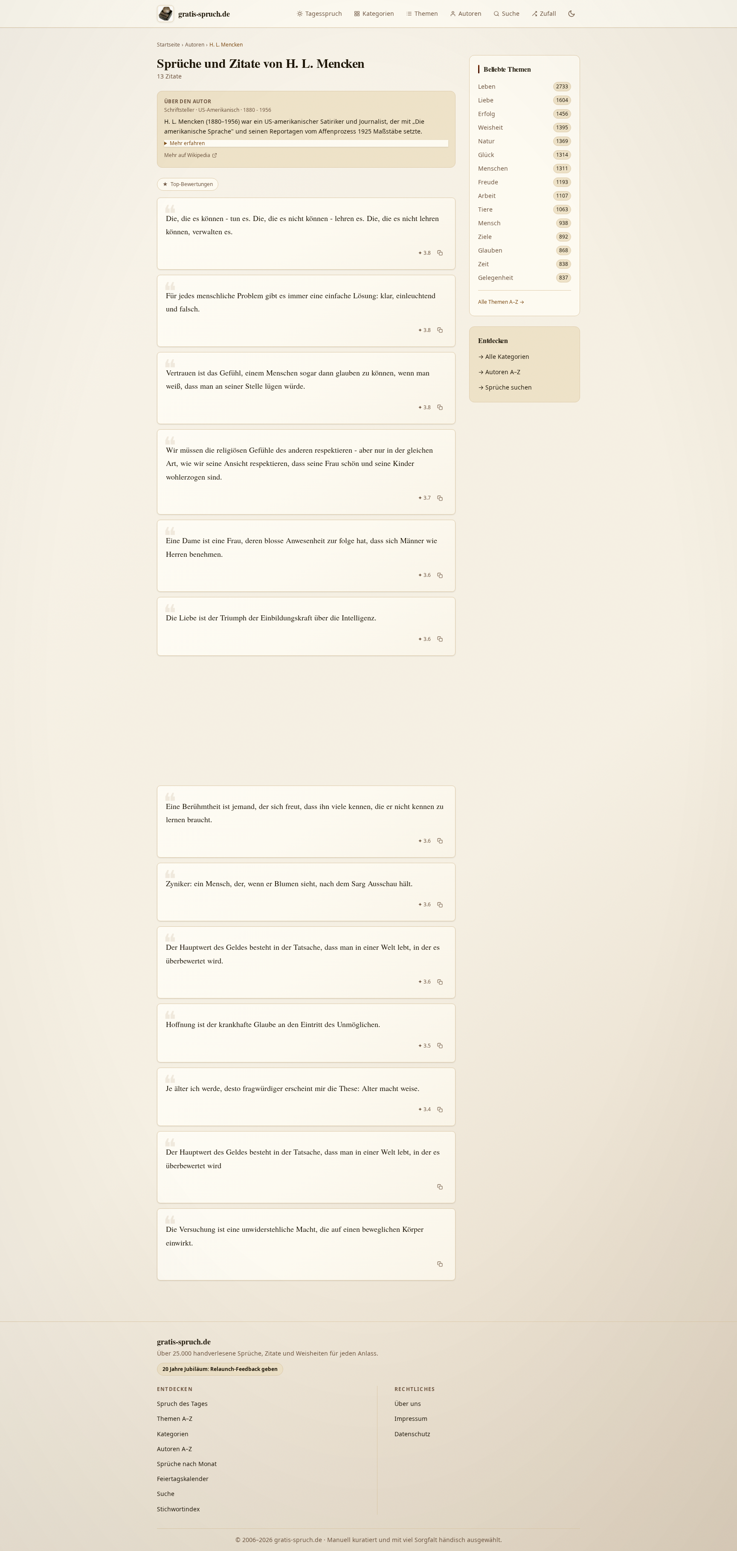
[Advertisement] (306, 720)
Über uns (408, 1404)
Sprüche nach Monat (187, 1464)
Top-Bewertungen (187, 184)
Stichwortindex (178, 1509)
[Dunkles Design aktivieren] (571, 13)
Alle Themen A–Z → (501, 302)
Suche (510, 13)
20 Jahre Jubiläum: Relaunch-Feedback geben (220, 1369)
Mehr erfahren (187, 143)
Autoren (470, 13)
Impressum (411, 1418)
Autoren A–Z (174, 1449)
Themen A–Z (174, 1418)
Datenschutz (412, 1434)
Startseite (168, 44)
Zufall (548, 13)
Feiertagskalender (183, 1479)
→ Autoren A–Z (499, 372)
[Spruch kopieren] (440, 253)
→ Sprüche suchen (505, 387)
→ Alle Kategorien (503, 356)
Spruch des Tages (182, 1404)
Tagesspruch (323, 13)
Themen (426, 13)
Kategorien (378, 13)
